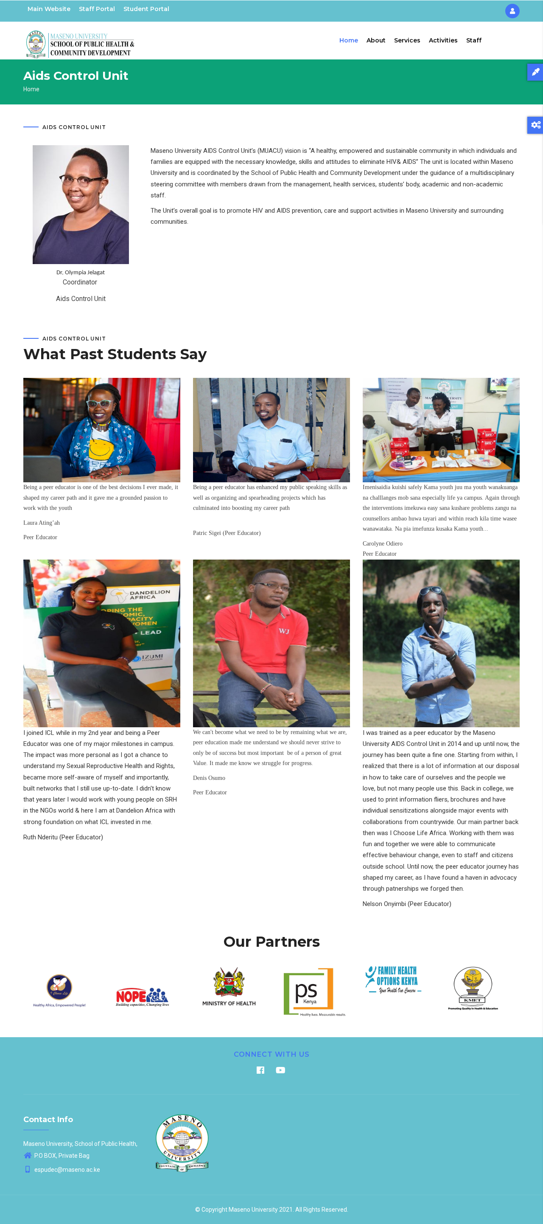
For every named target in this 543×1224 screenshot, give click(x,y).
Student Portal (146, 9)
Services (407, 40)
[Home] (80, 39)
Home (348, 40)
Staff (473, 40)
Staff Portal (97, 9)
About (376, 40)
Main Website (49, 9)
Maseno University (253, 1209)
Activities (443, 40)
